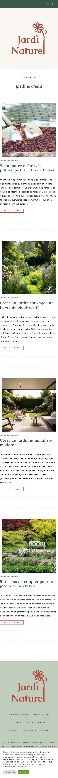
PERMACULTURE (42, 714)
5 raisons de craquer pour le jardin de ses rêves (26, 584)
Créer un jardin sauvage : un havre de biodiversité (27, 305)
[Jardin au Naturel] (29, 38)
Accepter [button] (23, 772)
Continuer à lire (11, 210)
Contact (45, 730)
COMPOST (18, 722)
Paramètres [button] (10, 772)
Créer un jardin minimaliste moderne (26, 442)
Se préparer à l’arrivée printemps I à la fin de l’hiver (27, 168)
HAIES (30, 722)
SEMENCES (13, 730)
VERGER (41, 722)
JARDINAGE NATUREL (9, 160)
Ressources (29, 730)
